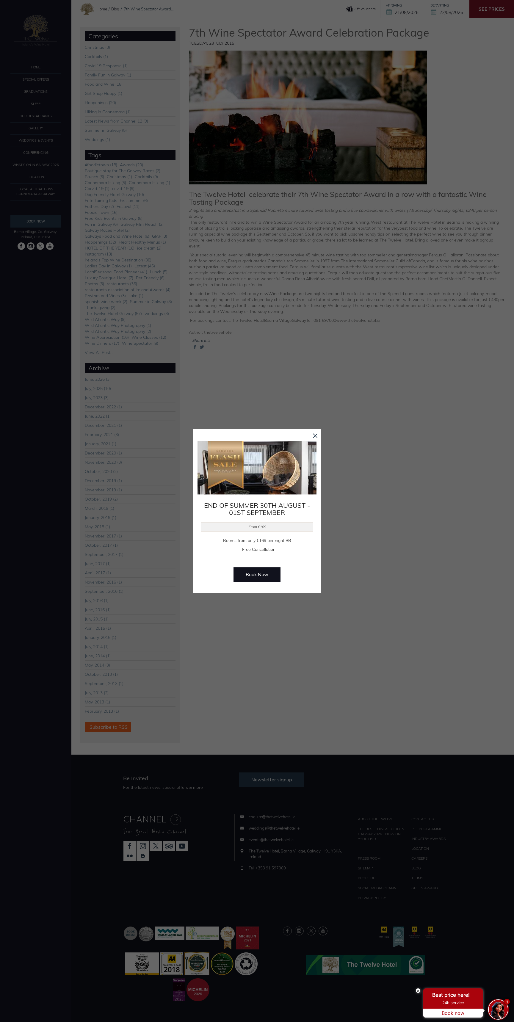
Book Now (257, 575)
